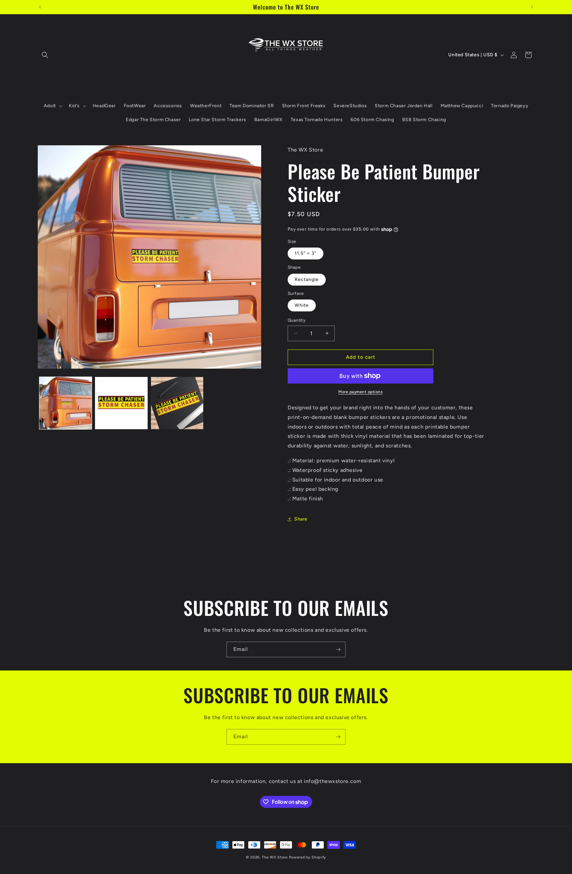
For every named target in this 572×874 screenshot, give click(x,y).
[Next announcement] (532, 7)
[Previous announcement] (40, 7)
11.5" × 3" (305, 253)
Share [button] (301, 519)
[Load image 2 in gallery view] (121, 403)
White (302, 305)
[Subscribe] (338, 649)
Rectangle (307, 279)
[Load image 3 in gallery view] (177, 403)
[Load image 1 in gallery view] (65, 403)
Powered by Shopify (307, 857)
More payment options (360, 392)
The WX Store (274, 857)
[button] (45, 55)
